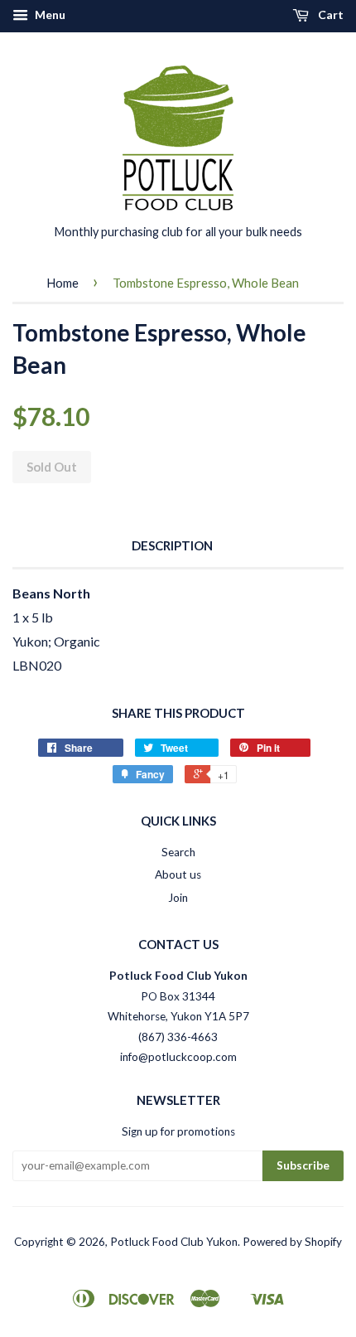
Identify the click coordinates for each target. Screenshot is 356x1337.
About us (178, 874)
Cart (329, 14)
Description (172, 545)
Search (178, 852)
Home (62, 282)
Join (178, 897)
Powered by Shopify (292, 1241)
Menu (48, 14)
